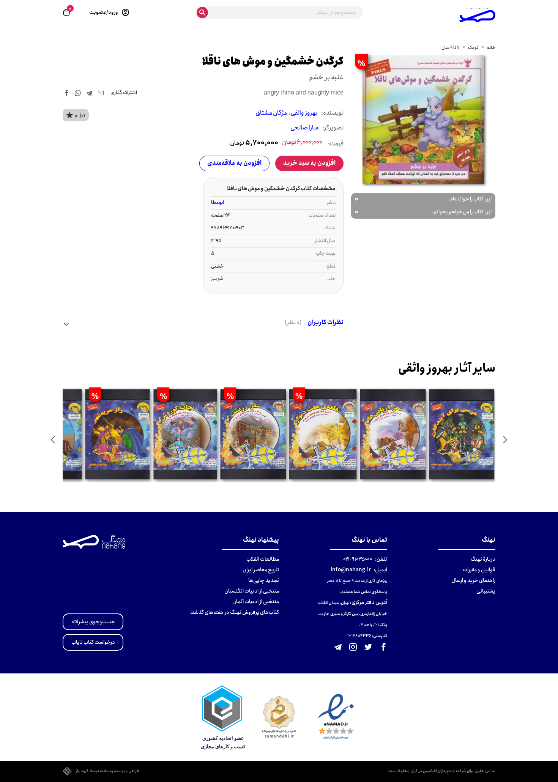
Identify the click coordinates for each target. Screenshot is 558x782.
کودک (473, 47)
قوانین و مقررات (479, 570)
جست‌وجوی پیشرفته (93, 622)
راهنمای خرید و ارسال (473, 580)
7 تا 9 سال (450, 47)
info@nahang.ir (351, 570)
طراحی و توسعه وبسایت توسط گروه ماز (108, 771)
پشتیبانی (485, 591)
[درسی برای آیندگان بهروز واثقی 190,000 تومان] (461, 434)
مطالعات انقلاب (262, 559)
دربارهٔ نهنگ (483, 559)
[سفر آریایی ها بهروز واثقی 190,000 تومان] (393, 434)
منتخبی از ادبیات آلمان (255, 602)
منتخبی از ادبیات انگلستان (251, 591)
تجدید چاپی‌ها (263, 580)
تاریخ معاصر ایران (261, 570)
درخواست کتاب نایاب (93, 642)
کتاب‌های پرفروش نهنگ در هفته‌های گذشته (234, 612)
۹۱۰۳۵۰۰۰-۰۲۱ (357, 559)
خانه (491, 47)
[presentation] (505, 439)
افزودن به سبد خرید (309, 163)
